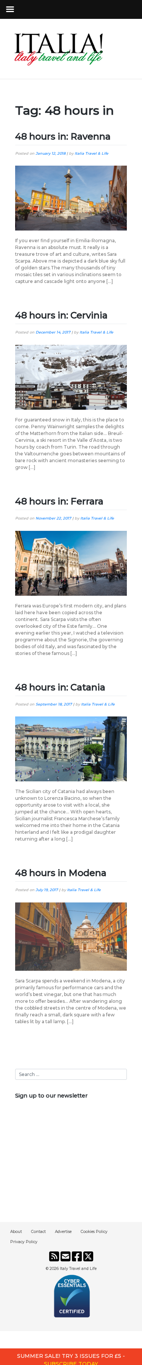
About (16, 1231)
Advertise (63, 1231)
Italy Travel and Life (78, 1268)
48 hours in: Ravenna (63, 136)
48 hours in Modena (60, 872)
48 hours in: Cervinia (61, 315)
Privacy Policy (23, 1241)
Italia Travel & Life (91, 153)
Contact (38, 1231)
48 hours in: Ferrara (59, 501)
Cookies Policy (94, 1231)
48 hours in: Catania (60, 687)
